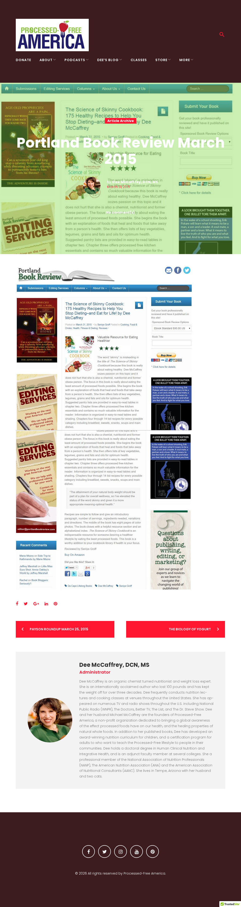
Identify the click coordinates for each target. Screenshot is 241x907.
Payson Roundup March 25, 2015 (59, 629)
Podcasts (74, 60)
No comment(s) (120, 212)
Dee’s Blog (108, 60)
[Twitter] (104, 851)
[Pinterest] (152, 851)
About (46, 60)
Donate (23, 60)
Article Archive (120, 120)
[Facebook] (88, 851)
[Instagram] (120, 851)
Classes (139, 60)
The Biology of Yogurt (190, 629)
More (184, 60)
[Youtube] (136, 851)
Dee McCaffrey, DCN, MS (135, 182)
